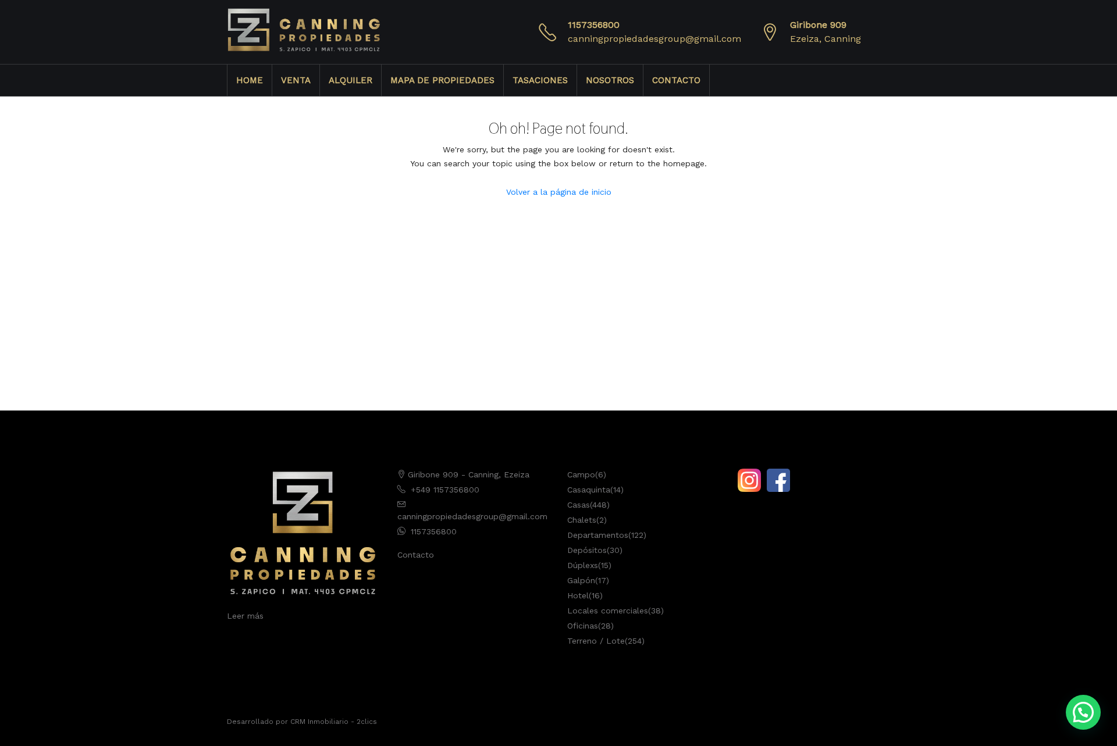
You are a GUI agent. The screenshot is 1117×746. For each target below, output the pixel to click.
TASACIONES (540, 80)
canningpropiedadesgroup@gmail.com (654, 38)
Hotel (578, 595)
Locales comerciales (607, 610)
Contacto (415, 554)
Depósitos (587, 550)
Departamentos (597, 535)
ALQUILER (350, 80)
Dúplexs (582, 565)
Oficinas (582, 625)
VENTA (296, 80)
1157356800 (594, 24)
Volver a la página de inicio (558, 192)
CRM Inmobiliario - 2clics (333, 722)
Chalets (581, 519)
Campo (581, 474)
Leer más (245, 615)
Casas (578, 504)
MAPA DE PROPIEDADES (442, 80)
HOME (249, 80)
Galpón (581, 580)
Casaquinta (588, 489)
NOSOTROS (610, 80)
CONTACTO (676, 80)
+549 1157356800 (445, 489)
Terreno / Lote (596, 640)
